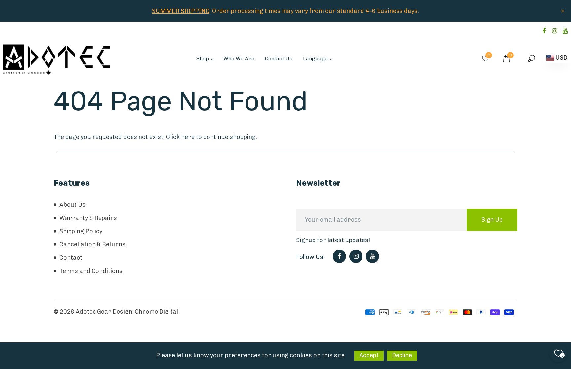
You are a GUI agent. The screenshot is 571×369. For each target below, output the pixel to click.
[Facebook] (544, 31)
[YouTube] (565, 31)
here (188, 137)
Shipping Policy (80, 231)
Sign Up (492, 219)
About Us (72, 204)
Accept (369, 355)
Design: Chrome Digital (145, 311)
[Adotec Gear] (57, 58)
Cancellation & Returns (92, 244)
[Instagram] (554, 31)
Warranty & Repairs (88, 218)
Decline (402, 355)
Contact (70, 257)
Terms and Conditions (91, 271)
